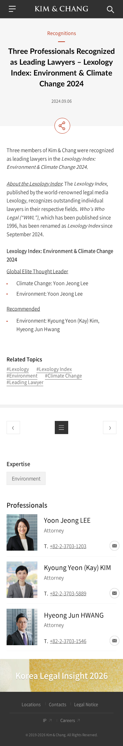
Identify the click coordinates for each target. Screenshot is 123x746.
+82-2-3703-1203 (68, 546)
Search (110, 9)
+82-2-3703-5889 (68, 593)
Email (114, 546)
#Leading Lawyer (25, 382)
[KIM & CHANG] (61, 8)
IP (45, 720)
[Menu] (12, 9)
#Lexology (18, 369)
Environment (26, 478)
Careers (67, 720)
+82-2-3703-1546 (68, 641)
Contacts (57, 704)
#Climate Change (63, 376)
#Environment (22, 376)
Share (62, 126)
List (61, 427)
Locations (31, 704)
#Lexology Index (54, 369)
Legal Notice (86, 704)
